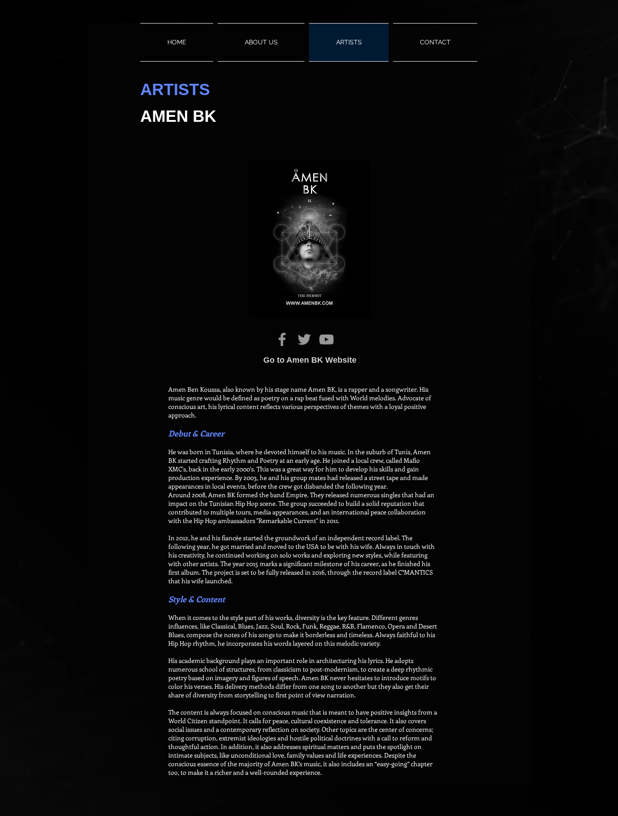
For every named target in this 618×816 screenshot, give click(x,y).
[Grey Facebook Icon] (282, 339)
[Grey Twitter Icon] (304, 339)
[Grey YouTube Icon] (326, 339)
